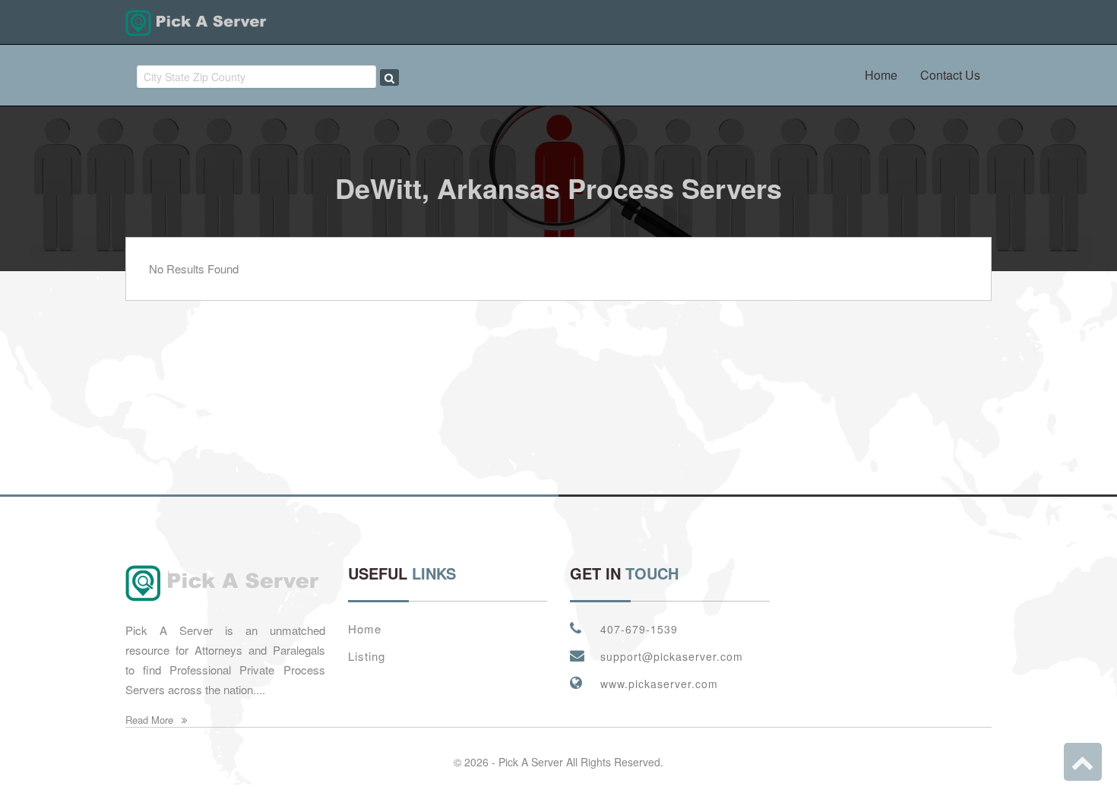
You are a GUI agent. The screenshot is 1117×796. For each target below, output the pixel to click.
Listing (366, 656)
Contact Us (950, 75)
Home (881, 75)
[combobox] (256, 76)
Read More (150, 719)
